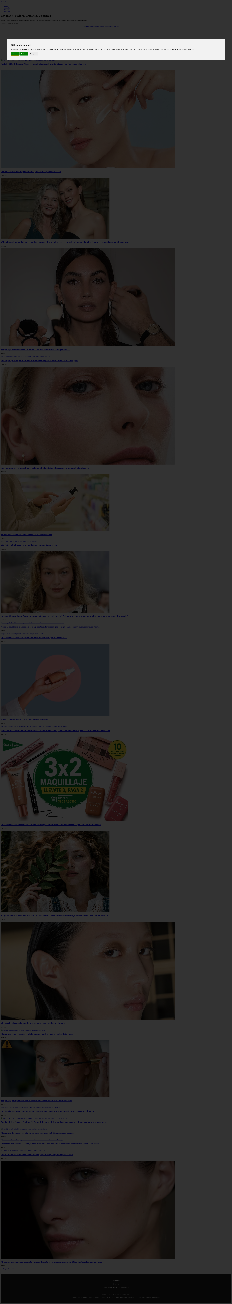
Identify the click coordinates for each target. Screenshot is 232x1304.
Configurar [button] (33, 54)
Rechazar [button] (24, 54)
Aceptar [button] (15, 54)
